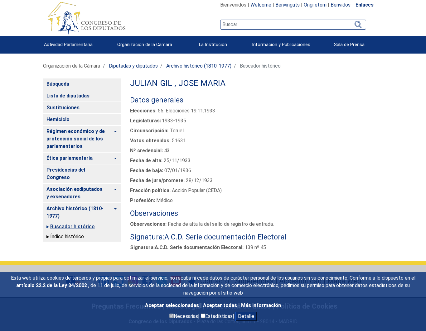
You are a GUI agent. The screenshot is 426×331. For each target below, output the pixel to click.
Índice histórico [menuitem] (67, 236)
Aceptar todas (220, 305)
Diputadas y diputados (133, 66)
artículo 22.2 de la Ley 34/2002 (52, 285)
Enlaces (365, 5)
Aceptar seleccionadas (172, 305)
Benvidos (341, 5)
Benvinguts (287, 5)
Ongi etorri (315, 5)
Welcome (260, 5)
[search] (293, 25)
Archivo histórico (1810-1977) (198, 66)
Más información (261, 305)
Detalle (246, 316)
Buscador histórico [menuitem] (72, 226)
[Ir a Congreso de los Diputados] (86, 18)
